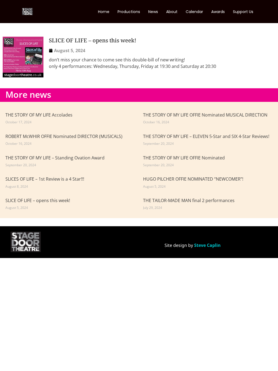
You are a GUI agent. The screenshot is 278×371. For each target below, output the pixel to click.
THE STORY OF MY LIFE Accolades (38, 115)
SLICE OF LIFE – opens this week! (37, 200)
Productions (129, 11)
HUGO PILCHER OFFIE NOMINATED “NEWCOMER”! (193, 179)
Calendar (194, 11)
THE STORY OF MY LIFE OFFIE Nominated (184, 158)
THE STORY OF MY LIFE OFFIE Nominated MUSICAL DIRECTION (205, 115)
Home (103, 11)
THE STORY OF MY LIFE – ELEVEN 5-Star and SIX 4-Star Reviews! (206, 136)
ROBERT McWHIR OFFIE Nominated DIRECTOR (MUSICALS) (63, 136)
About (172, 11)
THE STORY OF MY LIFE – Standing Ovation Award (55, 158)
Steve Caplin (207, 245)
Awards (218, 11)
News (153, 11)
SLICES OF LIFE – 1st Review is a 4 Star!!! (44, 179)
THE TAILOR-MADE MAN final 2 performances (189, 200)
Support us (243, 11)
